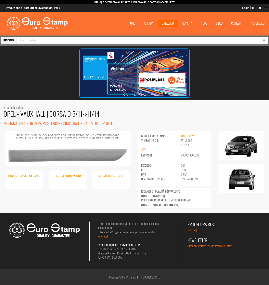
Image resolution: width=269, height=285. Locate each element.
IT (253, 7)
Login (245, 7)
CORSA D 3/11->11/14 (74, 114)
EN (259, 7)
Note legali (103, 236)
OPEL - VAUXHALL (25, 114)
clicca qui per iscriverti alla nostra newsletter (209, 246)
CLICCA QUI (193, 230)
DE (265, 7)
